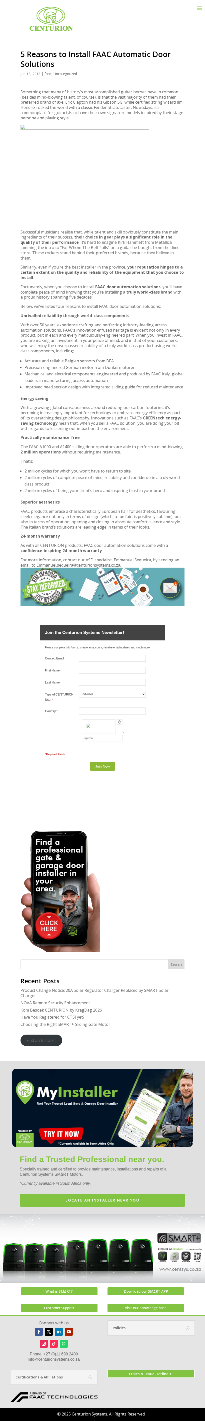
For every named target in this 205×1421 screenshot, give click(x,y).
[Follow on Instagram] (44, 1344)
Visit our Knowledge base (145, 1307)
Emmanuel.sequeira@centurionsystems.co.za (78, 565)
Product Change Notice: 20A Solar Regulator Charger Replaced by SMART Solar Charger (94, 993)
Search (176, 964)
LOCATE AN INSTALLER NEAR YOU (103, 1200)
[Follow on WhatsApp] (64, 1344)
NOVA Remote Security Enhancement (55, 1003)
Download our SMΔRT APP (146, 1291)
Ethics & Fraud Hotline (148, 1373)
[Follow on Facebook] (39, 1332)
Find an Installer (41, 1040)
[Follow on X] (49, 1332)
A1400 (66, 446)
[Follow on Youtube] (69, 1332)
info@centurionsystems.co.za (54, 1359)
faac (48, 73)
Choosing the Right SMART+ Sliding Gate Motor (65, 1024)
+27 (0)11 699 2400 (61, 1354)
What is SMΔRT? (59, 1291)
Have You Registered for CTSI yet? (52, 1017)
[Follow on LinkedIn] (59, 1332)
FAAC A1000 (40, 446)
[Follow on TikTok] (54, 1344)
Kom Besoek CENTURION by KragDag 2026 (61, 1010)
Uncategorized (65, 73)
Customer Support (59, 1307)
